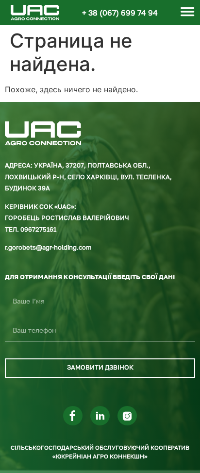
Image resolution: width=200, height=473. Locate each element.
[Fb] (72, 415)
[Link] (100, 415)
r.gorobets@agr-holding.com (48, 248)
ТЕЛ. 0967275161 (30, 230)
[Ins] (127, 415)
